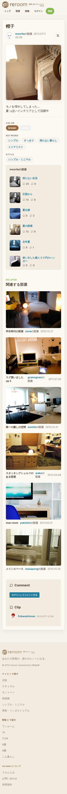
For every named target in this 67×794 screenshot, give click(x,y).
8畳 (4, 750)
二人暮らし (8, 756)
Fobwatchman (26, 616)
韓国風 (6, 698)
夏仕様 (26, 209)
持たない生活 (30, 178)
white (25, 127)
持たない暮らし (48, 140)
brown (12, 127)
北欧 (4, 680)
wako (38, 473)
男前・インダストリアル (16, 710)
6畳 (4, 744)
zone (28, 331)
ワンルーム (8, 726)
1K (3, 732)
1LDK (5, 738)
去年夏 (26, 241)
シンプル (13, 140)
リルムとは (8, 772)
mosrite (20, 33)
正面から (28, 193)
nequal (35, 664)
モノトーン (8, 692)
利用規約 (7, 784)
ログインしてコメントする (24, 595)
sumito (32, 426)
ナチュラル (8, 686)
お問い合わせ (9, 778)
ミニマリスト (15, 146)
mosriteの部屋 (18, 169)
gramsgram (35, 377)
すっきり (29, 140)
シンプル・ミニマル (19, 159)
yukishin (25, 522)
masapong (31, 568)
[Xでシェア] (58, 35)
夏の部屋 (28, 225)
